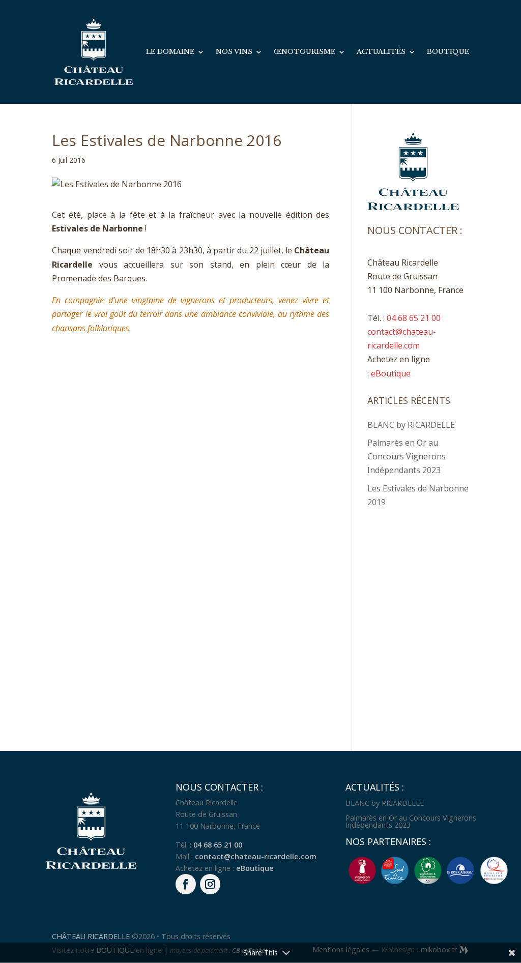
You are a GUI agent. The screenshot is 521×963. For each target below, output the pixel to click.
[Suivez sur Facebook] (186, 884)
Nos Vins (234, 52)
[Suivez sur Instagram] (210, 884)
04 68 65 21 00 (414, 318)
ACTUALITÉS (381, 52)
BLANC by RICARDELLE (411, 424)
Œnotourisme (304, 52)
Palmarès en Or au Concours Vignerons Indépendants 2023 (406, 456)
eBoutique (391, 373)
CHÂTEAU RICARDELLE (92, 936)
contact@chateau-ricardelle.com (255, 856)
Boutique (448, 52)
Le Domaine (170, 52)
